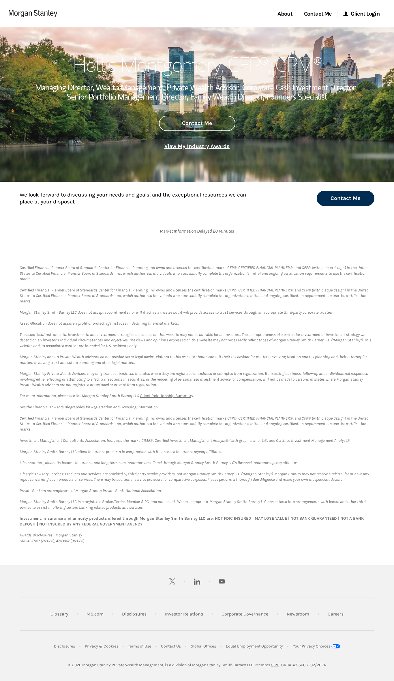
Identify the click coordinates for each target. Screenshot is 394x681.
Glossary (59, 614)
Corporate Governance (245, 614)
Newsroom (298, 614)
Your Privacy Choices (311, 646)
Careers (336, 614)
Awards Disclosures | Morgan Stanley (51, 535)
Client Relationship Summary (166, 395)
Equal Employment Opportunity (254, 646)
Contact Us (171, 646)
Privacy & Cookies (101, 646)
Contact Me (197, 123)
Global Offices (203, 646)
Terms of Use (139, 646)
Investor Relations (184, 614)
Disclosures (134, 614)
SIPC (275, 665)
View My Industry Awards (197, 146)
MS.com (95, 614)
